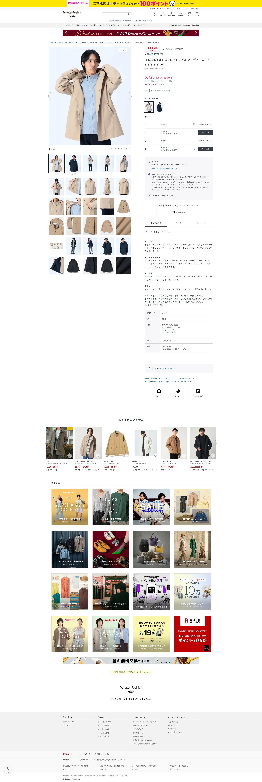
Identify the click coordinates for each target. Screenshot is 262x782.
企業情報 (66, 776)
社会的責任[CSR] (114, 776)
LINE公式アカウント (175, 732)
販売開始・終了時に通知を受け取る (164, 168)
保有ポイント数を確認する (179, 766)
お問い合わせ (138, 733)
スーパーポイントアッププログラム (146, 722)
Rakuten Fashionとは (141, 725)
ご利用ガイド (138, 729)
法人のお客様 (138, 736)
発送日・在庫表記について (154, 378)
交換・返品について (185, 378)
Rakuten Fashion (55, 42)
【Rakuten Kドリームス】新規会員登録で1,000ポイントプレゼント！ (103, 760)
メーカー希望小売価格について (181, 382)
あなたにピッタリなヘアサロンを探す (75, 766)
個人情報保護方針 (77, 776)
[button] (90, 96)
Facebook (172, 725)
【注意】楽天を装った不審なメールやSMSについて (131, 672)
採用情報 (125, 776)
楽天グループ (182, 8)
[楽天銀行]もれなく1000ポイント (161, 8)
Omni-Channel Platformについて (145, 744)
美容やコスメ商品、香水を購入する (112, 766)
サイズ (178, 223)
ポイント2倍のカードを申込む (145, 766)
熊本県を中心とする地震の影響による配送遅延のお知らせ (131, 21)
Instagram (172, 729)
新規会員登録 (173, 722)
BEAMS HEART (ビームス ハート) (75, 42)
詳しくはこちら (193, 205)
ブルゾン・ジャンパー (113, 42)
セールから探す (103, 733)
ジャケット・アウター (95, 42)
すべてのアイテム (104, 736)
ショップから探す (104, 725)
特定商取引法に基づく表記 (143, 740)
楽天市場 (194, 8)
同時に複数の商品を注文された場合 (157, 382)
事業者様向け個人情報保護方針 (95, 776)
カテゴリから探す (104, 729)
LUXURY (66, 725)
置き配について (170, 378)
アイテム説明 (156, 223)
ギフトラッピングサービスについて (164, 368)
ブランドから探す (104, 722)
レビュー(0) (201, 223)
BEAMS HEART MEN (155, 54)
